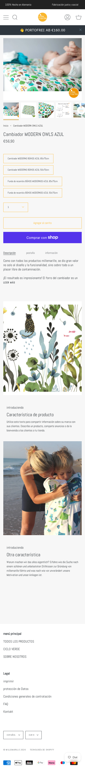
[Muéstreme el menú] (6, 17)
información (51, 253)
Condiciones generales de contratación (27, 696)
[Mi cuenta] (67, 17)
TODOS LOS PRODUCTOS (18, 641)
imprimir (8, 681)
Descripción (9, 253)
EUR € (32, 735)
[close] (80, 29)
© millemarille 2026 (14, 749)
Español (12, 735)
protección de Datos (15, 689)
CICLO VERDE (11, 649)
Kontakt (8, 711)
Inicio (5, 125)
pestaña (30, 253)
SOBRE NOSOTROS (14, 656)
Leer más (9, 282)
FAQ (5, 704)
